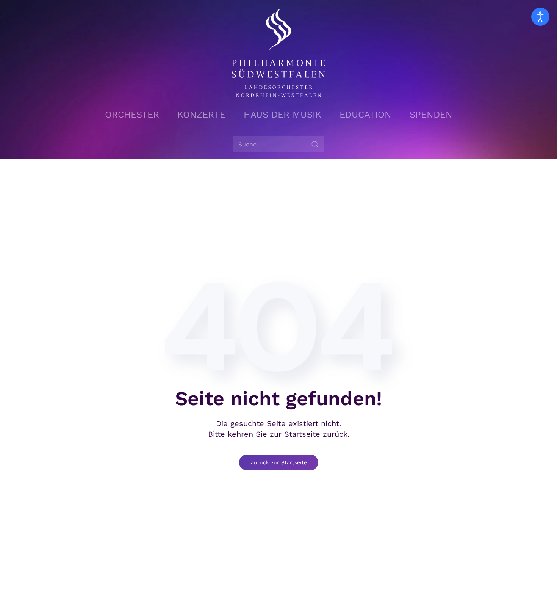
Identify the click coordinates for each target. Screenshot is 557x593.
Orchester (132, 114)
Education (365, 114)
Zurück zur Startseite (278, 462)
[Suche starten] (315, 144)
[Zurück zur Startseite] (278, 53)
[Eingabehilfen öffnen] (540, 17)
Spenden (431, 114)
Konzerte (201, 114)
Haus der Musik (282, 114)
